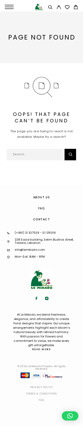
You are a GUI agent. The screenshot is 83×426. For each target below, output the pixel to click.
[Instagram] (47, 298)
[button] (70, 415)
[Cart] (75, 7)
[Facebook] (36, 298)
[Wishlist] (67, 8)
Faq (41, 400)
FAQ (41, 208)
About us (41, 197)
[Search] (50, 8)
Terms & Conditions (41, 393)
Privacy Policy (41, 387)
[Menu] (9, 7)
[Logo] (39, 6)
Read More (41, 349)
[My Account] (58, 8)
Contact (41, 219)
